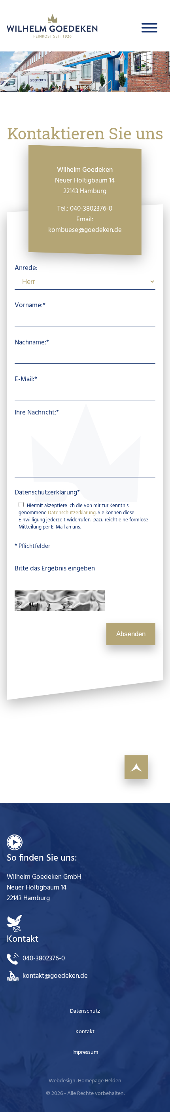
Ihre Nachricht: (37, 412)
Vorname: (30, 305)
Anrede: (26, 268)
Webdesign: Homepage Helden (85, 1080)
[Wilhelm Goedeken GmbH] (52, 26)
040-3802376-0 (91, 208)
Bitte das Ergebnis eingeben (55, 568)
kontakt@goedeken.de (55, 976)
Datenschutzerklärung (47, 492)
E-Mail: (26, 379)
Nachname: (32, 342)
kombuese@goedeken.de (85, 230)
